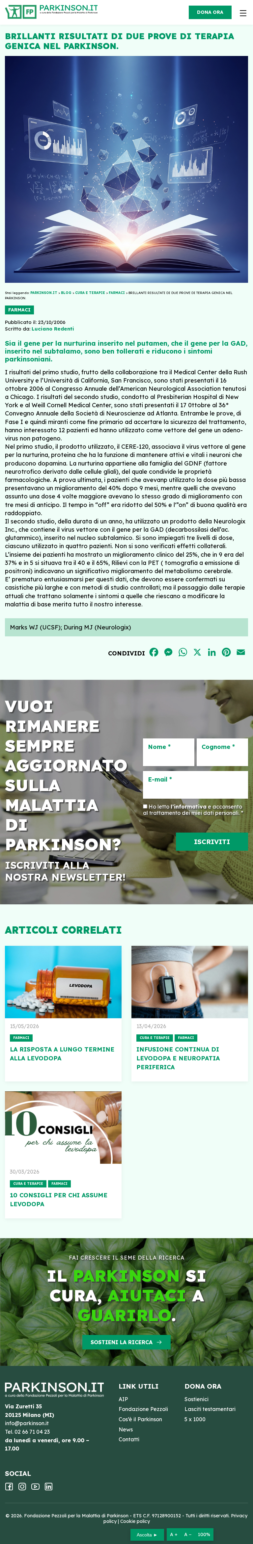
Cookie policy (135, 1521)
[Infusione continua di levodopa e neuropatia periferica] (189, 982)
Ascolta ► (147, 1534)
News (126, 1429)
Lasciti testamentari (210, 1409)
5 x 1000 (195, 1419)
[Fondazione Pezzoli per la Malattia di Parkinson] (70, 10)
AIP (123, 1399)
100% (204, 1534)
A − (187, 1534)
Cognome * (218, 747)
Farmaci (19, 310)
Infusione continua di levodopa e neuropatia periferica (178, 1058)
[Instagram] (22, 1488)
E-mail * (160, 779)
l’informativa (189, 806)
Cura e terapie (155, 1038)
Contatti (129, 1439)
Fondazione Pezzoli (143, 1409)
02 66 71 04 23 (32, 1431)
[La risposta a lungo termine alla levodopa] (63, 982)
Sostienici (196, 1399)
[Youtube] (35, 1488)
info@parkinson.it (27, 1423)
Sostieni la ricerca (122, 1342)
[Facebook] (9, 1488)
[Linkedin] (48, 1488)
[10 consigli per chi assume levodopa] (63, 1127)
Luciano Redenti (53, 329)
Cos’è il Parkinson (140, 1419)
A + (174, 1534)
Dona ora (210, 12)
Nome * (159, 747)
